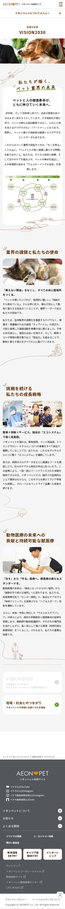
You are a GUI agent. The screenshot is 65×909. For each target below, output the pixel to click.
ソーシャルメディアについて (46, 899)
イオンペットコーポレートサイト (23, 871)
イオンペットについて (16, 811)
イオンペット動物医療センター (22, 882)
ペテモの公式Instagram (21, 790)
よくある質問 (11, 826)
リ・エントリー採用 (43, 836)
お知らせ (8, 818)
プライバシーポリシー (16, 899)
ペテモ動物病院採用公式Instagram (27, 795)
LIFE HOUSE (13, 887)
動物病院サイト (14, 876)
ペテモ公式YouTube (19, 786)
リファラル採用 (13, 836)
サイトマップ (13, 865)
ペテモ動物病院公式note (22, 799)
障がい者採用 (12, 842)
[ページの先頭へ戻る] (60, 895)
